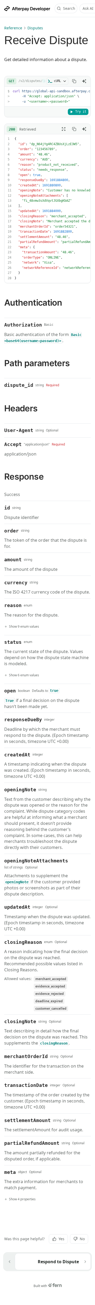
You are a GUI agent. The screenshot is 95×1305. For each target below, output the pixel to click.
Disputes (35, 27)
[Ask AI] (84, 81)
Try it (80, 111)
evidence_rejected (49, 993)
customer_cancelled (50, 1008)
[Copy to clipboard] (74, 81)
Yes (61, 1238)
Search (69, 8)
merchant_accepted (50, 979)
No (82, 1238)
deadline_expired (49, 1001)
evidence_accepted (50, 986)
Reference (13, 27)
